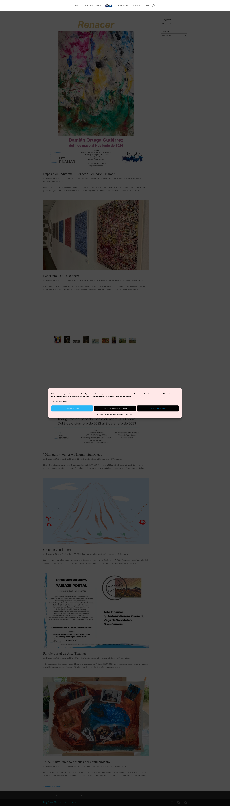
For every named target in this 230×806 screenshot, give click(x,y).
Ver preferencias (158, 408)
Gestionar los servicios (60, 401)
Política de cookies (103, 414)
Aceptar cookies (72, 408)
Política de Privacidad (117, 414)
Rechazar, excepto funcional (115, 408)
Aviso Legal (129, 414)
